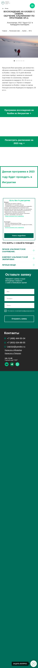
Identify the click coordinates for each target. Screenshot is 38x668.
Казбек (24, 31)
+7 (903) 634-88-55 (16, 342)
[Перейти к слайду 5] (21, 60)
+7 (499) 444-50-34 (16, 338)
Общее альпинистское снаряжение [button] (14, 216)
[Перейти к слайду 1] (14, 60)
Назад (6, 8)
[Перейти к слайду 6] (23, 60)
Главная (4, 31)
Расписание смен (14, 31)
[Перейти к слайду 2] (16, 60)
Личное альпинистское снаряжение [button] (14, 227)
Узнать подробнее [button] (19, 235)
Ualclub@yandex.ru (16, 347)
